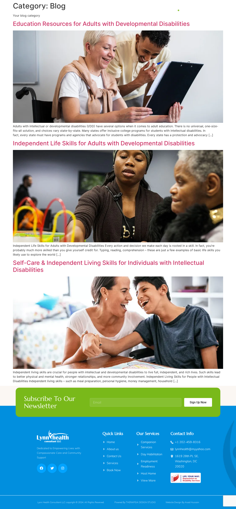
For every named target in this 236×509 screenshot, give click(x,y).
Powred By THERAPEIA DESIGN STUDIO (135, 502)
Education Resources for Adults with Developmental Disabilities (101, 23)
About (100, 10)
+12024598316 (193, 12)
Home (85, 10)
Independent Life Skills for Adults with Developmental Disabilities (104, 143)
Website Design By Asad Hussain (182, 502)
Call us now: (188, 8)
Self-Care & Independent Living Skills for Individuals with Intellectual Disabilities (108, 266)
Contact (150, 10)
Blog (134, 10)
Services (118, 10)
